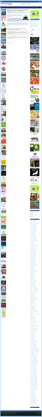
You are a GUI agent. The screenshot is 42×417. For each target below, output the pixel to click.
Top (7, 414)
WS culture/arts (32, 399)
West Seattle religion (33, 379)
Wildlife (31, 394)
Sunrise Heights (32, 329)
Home (2, 7)
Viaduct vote (32, 339)
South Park (32, 323)
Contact (11, 7)
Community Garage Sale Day (34, 240)
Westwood (32, 390)
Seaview (31, 316)
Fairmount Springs (33, 260)
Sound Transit (32, 322)
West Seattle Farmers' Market (34, 354)
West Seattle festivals (33, 356)
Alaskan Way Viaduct (33, 226)
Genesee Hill (32, 273)
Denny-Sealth (32, 250)
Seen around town (33, 317)
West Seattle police (33, 375)
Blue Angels (32, 235)
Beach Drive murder (33, 234)
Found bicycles (32, 263)
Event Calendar (7, 7)
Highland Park (32, 280)
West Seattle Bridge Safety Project (34, 348)
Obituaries (23, 7)
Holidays (32, 283)
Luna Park (32, 293)
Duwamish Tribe (32, 255)
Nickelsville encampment (33, 298)
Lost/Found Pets (19, 7)
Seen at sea (32, 318)
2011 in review (32, 221)
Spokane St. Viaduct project (34, 328)
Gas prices (32, 268)
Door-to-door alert (33, 254)
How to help (32, 284)
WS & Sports (32, 395)
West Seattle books (20, 12)
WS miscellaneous (33, 402)
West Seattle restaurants (33, 380)
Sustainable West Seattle (33, 330)
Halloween (32, 275)
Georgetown (32, 274)
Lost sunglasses (32, 213)
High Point (32, 279)
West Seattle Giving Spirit (33, 359)
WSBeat (31, 405)
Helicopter (32, 278)
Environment (32, 259)
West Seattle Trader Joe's (33, 384)
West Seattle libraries (33, 366)
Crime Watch (14, 7)
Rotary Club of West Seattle (34, 311)
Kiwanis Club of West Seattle (34, 290)
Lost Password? (37, 34)
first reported (27, 23)
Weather (32, 7)
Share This (8, 26)
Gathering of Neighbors (33, 270)
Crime (31, 244)
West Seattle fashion (33, 355)
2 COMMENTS (16, 12)
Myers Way (32, 295)
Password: (31, 32)
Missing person (32, 294)
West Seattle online (33, 370)
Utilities (31, 338)
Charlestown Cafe (33, 239)
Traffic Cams (29, 7)
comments (4, 414)
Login (31, 29)
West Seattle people (33, 374)
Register (33, 29)
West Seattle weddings (33, 389)
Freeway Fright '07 (33, 264)
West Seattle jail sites (33, 365)
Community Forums (36, 7)
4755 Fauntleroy (32, 224)
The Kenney (32, 333)
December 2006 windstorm (34, 245)
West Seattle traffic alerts (33, 385)
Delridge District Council (33, 249)
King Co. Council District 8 (34, 288)
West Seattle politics (33, 376)
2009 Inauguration (33, 220)
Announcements (32, 230)
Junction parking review (33, 285)
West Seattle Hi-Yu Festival (33, 361)
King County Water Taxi (33, 289)
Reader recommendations (33, 310)
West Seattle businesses (25, 12)
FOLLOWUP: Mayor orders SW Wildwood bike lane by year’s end (35, 21)
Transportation (32, 334)
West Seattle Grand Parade (33, 360)
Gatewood (32, 269)
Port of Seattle (32, 306)
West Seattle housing (33, 364)
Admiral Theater (32, 225)
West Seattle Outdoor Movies (34, 371)
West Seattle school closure (34, 381)
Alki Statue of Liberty (33, 229)
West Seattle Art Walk (33, 344)
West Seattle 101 (32, 343)
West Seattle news (33, 369)
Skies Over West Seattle (33, 321)
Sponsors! (26, 7)
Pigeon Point (32, 305)
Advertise (4, 7)
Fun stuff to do (32, 265)
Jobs (16, 7)
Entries (1, 414)
